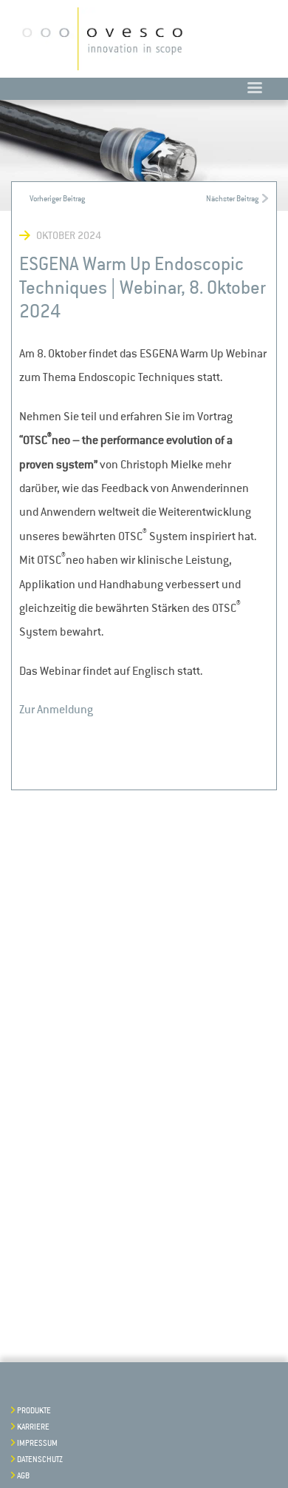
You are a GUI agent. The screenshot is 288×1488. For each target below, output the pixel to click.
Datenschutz (40, 1460)
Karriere (33, 1427)
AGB (23, 1476)
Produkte (34, 1411)
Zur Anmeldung (56, 709)
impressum (37, 1443)
